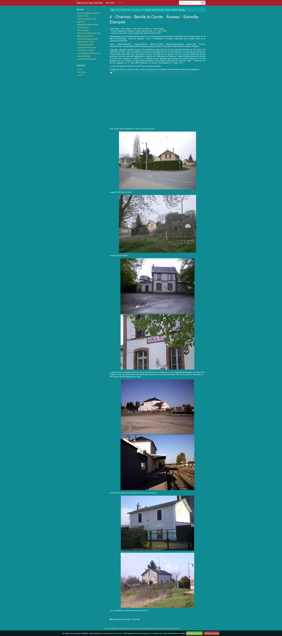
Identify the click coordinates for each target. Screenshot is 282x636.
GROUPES (81, 22)
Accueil (80, 9)
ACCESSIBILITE (82, 28)
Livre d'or (80, 75)
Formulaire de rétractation (171, 628)
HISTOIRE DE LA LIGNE (85, 50)
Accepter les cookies (194, 633)
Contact (80, 69)
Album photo (110, 3)
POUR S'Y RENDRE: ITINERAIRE (88, 13)
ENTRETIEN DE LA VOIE (85, 42)
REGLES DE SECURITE (85, 36)
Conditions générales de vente (151, 628)
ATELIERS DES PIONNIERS (86, 59)
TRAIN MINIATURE (83, 56)
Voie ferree (136, 10)
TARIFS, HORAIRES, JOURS (86, 19)
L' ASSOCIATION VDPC (85, 45)
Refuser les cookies (211, 633)
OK (203, 3)
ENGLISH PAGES (83, 30)
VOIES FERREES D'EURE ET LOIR (88, 53)
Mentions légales (110, 628)
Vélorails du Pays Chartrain (90, 2)
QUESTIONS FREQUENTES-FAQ (89, 33)
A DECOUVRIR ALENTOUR (86, 48)
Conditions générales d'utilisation (128, 628)
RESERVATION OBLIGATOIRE (87, 25)
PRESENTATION (83, 16)
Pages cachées (126, 10)
